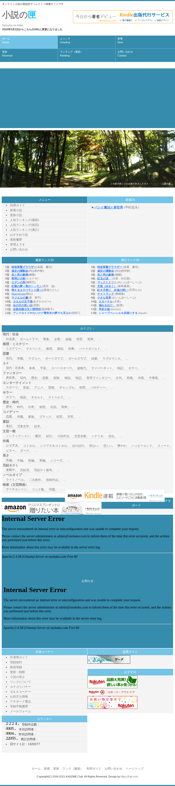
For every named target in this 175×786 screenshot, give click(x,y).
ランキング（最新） (71, 53)
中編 (20, 460)
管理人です (17, 244)
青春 (46, 339)
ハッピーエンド (141, 445)
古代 (119, 378)
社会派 (10, 339)
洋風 (141, 378)
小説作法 (63, 436)
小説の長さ (17, 677)
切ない (93, 445)
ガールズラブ (77, 358)
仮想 (42, 407)
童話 (9, 426)
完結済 (24, 470)
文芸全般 (80, 436)
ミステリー (13, 348)
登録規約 (16, 662)
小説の (19, 18)
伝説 (53, 407)
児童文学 (23, 426)
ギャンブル (66, 387)
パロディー (97, 387)
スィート (163, 445)
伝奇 (31, 407)
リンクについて (20, 681)
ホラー (132, 368)
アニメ (38, 387)
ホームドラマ (29, 339)
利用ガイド (17, 205)
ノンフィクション (18, 436)
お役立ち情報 (19, 696)
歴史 (34, 378)
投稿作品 (52, 479)
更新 (7, 53)
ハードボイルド (89, 348)
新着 (120, 40)
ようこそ (65, 40)
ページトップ (135, 768)
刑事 (71, 348)
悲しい (107, 445)
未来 (32, 368)
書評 (38, 436)
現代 (9, 358)
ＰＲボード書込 (20, 701)
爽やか (121, 445)
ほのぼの (78, 445)
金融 (68, 339)
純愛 (94, 358)
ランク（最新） (72, 768)
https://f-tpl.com (129, 776)
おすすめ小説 (19, 234)
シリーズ (56, 460)
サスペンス (33, 348)
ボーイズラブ (54, 358)
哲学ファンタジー (99, 378)
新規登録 (16, 667)
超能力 (81, 368)
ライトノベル (15, 479)
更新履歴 (16, 239)
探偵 (60, 348)
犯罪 (79, 339)
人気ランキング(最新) (24, 220)
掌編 (42, 460)
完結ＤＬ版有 (43, 470)
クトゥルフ (55, 397)
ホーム (6, 40)
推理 (49, 348)
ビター (10, 450)
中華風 (153, 378)
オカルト (37, 397)
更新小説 (16, 215)
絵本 (37, 426)
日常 (70, 416)
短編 (31, 460)
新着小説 (16, 210)
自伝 (111, 436)
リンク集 (38, 489)
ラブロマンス (111, 358)
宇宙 (43, 368)
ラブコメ (34, 358)
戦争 (90, 339)
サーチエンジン (16, 489)
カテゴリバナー (20, 686)
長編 (9, 460)
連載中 (10, 469)
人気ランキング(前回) (24, 225)
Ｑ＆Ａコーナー (20, 691)
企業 (57, 339)
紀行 (49, 436)
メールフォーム (20, 711)
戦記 (120, 368)
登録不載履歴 (19, 706)
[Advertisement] (87, 98)
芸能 (51, 387)
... (100, 339)
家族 (31, 416)
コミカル (29, 445)
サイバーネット (101, 368)
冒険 (56, 378)
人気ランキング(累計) (24, 229)
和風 (130, 378)
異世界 (10, 377)
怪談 (23, 397)
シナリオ (97, 436)
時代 (20, 407)
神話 (67, 378)
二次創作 (35, 479)
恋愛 (45, 378)
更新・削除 (17, 672)
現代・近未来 (15, 368)
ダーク (24, 450)
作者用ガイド (19, 657)
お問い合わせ (125, 53)
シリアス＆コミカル (53, 445)
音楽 (26, 387)
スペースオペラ (61, 368)
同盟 (52, 489)
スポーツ (12, 387)
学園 (20, 358)
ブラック (45, 416)
